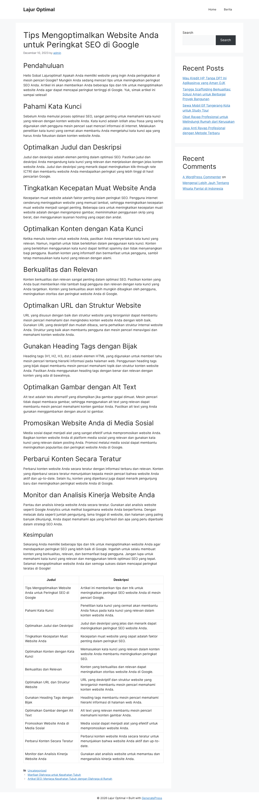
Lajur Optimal (39, 9)
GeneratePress (152, 798)
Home (212, 9)
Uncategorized (37, 770)
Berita (228, 9)
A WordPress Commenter (202, 177)
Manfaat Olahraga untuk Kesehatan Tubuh (54, 774)
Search (188, 33)
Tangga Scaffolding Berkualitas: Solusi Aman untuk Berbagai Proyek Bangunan (207, 94)
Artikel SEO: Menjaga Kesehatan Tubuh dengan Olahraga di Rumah (70, 778)
